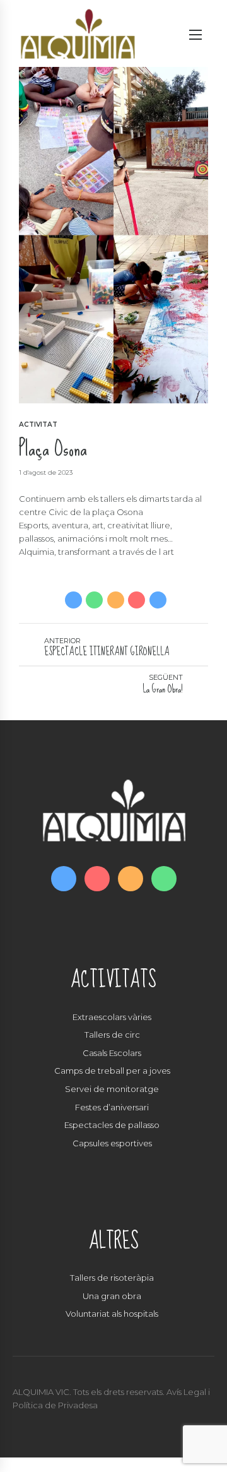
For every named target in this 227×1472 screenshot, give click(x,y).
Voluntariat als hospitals (112, 1314)
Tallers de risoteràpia (112, 1278)
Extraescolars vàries (112, 1017)
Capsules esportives (112, 1143)
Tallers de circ (112, 1035)
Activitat (38, 424)
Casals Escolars (112, 1053)
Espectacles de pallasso (112, 1125)
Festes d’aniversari (112, 1107)
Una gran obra (112, 1296)
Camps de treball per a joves (112, 1070)
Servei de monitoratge (112, 1089)
